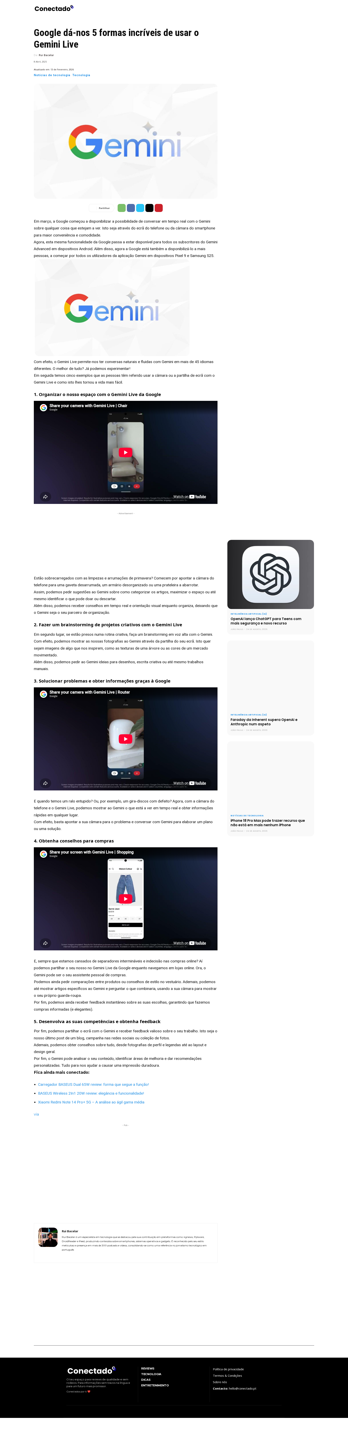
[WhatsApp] (122, 208)
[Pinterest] (159, 208)
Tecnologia (81, 75)
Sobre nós (220, 1382)
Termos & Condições (227, 1376)
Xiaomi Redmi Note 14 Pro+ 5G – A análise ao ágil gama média (91, 1102)
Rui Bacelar (46, 55)
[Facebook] (131, 208)
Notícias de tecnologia (52, 75)
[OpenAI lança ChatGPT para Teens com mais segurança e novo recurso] (270, 574)
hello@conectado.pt (242, 1388)
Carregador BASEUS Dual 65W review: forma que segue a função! (93, 1084)
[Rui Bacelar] (48, 1243)
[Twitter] (140, 208)
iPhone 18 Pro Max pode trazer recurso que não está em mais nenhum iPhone (268, 822)
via (36, 1114)
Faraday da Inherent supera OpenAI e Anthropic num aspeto (264, 722)
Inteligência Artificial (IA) (249, 614)
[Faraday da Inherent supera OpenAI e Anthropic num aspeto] (270, 675)
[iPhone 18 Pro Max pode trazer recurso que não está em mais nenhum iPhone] (270, 776)
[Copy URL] (149, 208)
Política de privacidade (228, 1369)
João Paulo (237, 629)
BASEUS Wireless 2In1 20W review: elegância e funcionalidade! (91, 1093)
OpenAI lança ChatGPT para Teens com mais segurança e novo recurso (266, 621)
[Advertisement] (126, 544)
